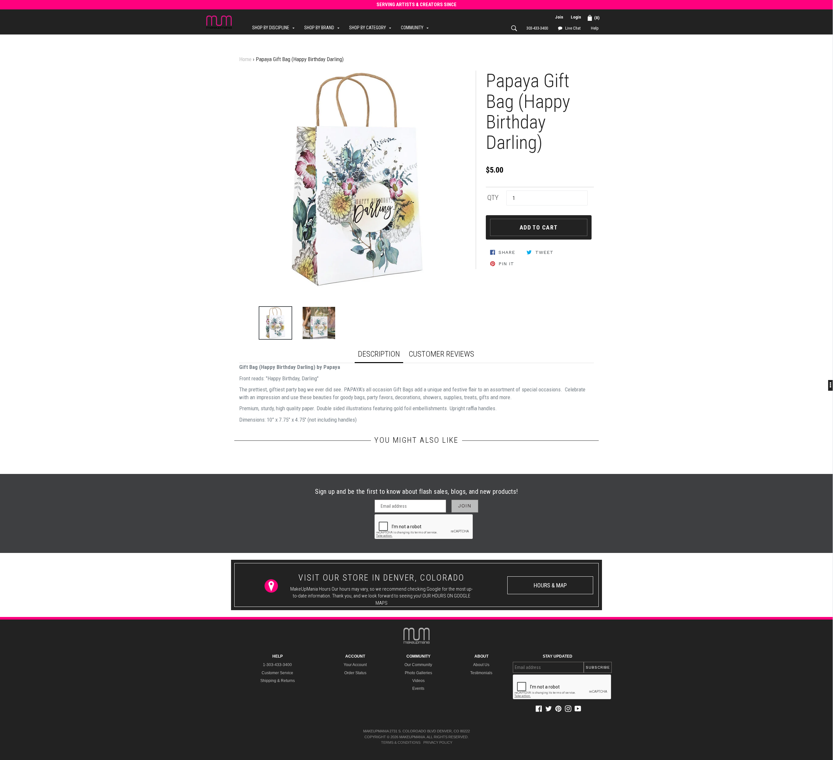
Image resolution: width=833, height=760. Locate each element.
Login (576, 17)
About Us (481, 664)
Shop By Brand (323, 27)
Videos (418, 680)
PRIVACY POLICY (437, 742)
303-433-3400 (537, 28)
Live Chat (572, 28)
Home (245, 59)
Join (559, 17)
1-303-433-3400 (277, 664)
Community (416, 27)
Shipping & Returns (277, 680)
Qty (492, 198)
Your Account (355, 664)
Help (595, 28)
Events (418, 688)
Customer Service (277, 673)
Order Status (355, 673)
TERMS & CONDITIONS (400, 742)
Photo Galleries (418, 673)
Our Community (418, 664)
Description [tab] (379, 354)
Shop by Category (371, 27)
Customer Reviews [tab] (441, 354)
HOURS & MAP (550, 585)
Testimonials (481, 673)
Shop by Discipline (275, 27)
